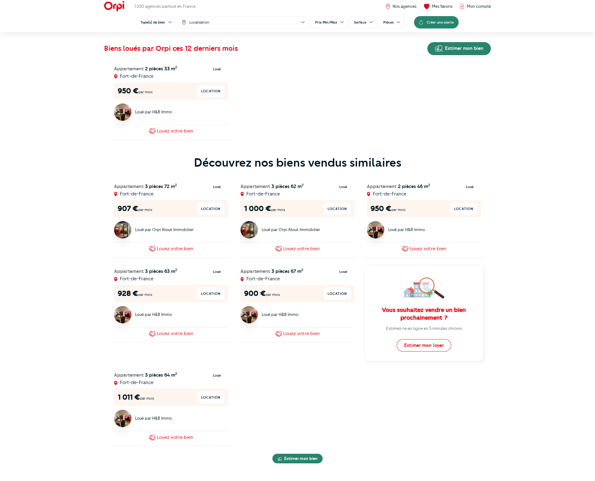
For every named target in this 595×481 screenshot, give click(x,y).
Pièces (388, 22)
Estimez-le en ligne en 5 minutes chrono (424, 328)
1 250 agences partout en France (165, 6)
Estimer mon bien (463, 48)
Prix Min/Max (326, 22)
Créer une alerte (440, 22)
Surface (360, 22)
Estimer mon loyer (424, 345)
